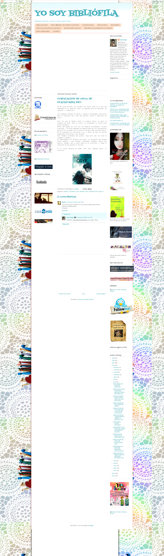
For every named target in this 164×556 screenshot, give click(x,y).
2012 (113, 473)
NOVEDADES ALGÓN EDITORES (117, 423)
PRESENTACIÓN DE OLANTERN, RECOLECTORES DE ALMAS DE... (119, 391)
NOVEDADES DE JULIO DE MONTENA (118, 385)
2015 (113, 360)
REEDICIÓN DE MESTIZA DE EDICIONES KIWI (118, 436)
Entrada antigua (101, 294)
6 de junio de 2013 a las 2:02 (84, 217)
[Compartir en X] (87, 189)
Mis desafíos (115, 25)
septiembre (117, 374)
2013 (113, 365)
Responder (65, 210)
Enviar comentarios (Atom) (86, 299)
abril (115, 463)
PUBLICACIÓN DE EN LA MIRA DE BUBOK (118, 404)
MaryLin (64, 202)
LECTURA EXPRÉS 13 (116, 120)
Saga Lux (100, 191)
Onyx (86, 191)
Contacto (56, 31)
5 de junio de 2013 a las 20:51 (75, 202)
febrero (116, 468)
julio (115, 379)
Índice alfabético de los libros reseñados (65, 25)
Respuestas (67, 214)
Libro (77, 191)
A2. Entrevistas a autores (72, 28)
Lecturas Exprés (88, 25)
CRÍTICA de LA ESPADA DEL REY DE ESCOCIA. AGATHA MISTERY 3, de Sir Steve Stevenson (119, 111)
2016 (113, 358)
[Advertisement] (82, 49)
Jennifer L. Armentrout (69, 191)
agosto (116, 377)
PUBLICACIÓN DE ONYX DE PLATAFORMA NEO (118, 442)
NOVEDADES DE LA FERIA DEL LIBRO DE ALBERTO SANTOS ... (119, 430)
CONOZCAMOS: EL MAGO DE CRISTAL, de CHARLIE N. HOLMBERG (118, 105)
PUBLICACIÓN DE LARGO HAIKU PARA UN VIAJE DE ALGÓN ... (118, 398)
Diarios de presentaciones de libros (48, 28)
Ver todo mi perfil (114, 72)
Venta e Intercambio (43, 31)
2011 (113, 476)
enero (115, 470)
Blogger (91, 525)
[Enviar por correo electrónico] (84, 189)
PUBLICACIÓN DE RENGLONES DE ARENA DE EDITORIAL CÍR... (119, 456)
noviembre (117, 370)
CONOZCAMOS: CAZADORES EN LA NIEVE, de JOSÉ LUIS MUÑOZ (119, 124)
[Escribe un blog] (85, 189)
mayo (115, 460)
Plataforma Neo (93, 191)
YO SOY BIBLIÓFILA (76, 13)
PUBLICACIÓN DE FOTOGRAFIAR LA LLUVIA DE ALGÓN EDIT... (118, 411)
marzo (115, 465)
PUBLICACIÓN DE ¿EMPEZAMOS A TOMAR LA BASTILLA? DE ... (119, 417)
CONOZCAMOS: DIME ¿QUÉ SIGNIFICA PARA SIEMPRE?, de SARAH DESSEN (119, 116)
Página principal (41, 25)
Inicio (83, 294)
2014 (113, 363)
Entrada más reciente (65, 294)
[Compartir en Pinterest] (91, 189)
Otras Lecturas (102, 25)
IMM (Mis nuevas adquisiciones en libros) (98, 28)
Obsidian (82, 191)
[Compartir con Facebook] (89, 189)
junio (115, 382)
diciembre (116, 367)
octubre (116, 372)
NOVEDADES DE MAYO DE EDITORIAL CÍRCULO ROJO (118, 449)
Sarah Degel (70, 217)
